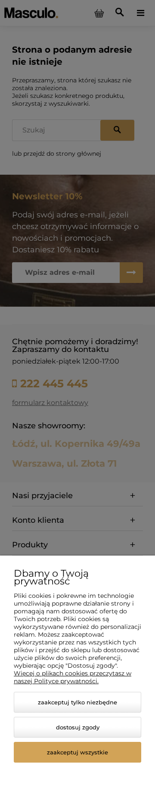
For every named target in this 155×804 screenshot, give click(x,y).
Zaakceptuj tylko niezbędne (77, 702)
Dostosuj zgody (77, 727)
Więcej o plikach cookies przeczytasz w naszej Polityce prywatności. (72, 677)
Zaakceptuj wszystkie (77, 752)
